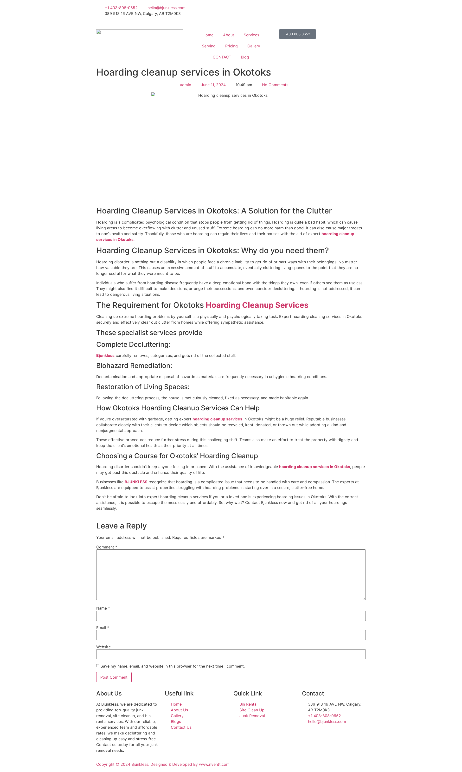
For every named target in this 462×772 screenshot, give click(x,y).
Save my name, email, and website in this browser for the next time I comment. (173, 666)
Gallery (253, 46)
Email (102, 628)
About (228, 34)
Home (208, 34)
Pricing (231, 46)
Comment (106, 547)
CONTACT (222, 57)
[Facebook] (298, 8)
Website (103, 647)
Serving (209, 46)
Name (103, 608)
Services (251, 34)
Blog (245, 57)
